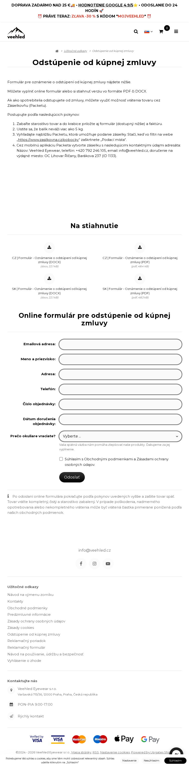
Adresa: (48, 374)
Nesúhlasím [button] (151, 760)
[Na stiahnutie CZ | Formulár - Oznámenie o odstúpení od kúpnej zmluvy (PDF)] (139, 247)
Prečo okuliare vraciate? (33, 436)
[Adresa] (11, 690)
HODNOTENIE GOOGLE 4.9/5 (105, 5)
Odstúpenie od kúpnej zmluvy (33, 634)
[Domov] (16, 32)
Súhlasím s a (116, 462)
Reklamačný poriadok (26, 641)
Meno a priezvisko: (38, 359)
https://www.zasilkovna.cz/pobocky (48, 139)
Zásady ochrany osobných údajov (36, 621)
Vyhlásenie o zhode (24, 660)
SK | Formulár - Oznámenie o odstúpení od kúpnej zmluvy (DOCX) (49, 291)
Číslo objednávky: (39, 404)
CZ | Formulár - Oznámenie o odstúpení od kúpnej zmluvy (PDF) (140, 260)
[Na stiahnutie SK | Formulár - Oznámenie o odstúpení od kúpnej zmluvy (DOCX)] (49, 278)
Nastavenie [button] (129, 760)
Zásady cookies (20, 627)
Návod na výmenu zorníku (30, 594)
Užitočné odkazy (22, 587)
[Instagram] (94, 563)
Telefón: (48, 389)
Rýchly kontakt (31, 716)
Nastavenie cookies (115, 752)
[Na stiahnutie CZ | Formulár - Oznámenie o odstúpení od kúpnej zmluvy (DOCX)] (49, 247)
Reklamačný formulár (26, 647)
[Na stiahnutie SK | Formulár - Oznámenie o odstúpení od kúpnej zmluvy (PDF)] (139, 278)
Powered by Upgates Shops (152, 752)
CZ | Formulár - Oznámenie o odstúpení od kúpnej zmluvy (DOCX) (49, 260)
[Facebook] (80, 563)
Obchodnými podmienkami (108, 459)
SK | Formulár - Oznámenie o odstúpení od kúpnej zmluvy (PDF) (140, 291)
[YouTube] (108, 563)
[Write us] (11, 716)
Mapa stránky (81, 752)
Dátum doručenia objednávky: (39, 421)
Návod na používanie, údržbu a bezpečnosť (45, 654)
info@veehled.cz (94, 550)
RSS (96, 752)
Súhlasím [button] (175, 760)
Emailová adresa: (40, 344)
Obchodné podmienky (27, 608)
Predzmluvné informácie (29, 614)
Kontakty (15, 601)
